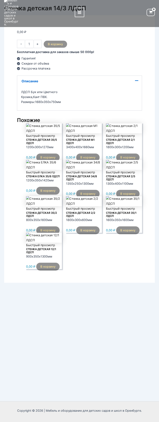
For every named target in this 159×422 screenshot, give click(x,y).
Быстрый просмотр (40, 136)
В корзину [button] (47, 157)
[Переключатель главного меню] (79, 12)
